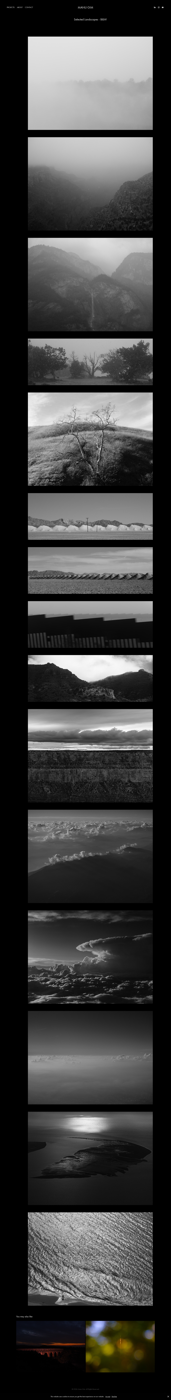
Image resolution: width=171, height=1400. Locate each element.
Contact (29, 7)
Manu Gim (85, 7)
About (20, 7)
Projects (11, 7)
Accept (107, 1396)
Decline (114, 1396)
